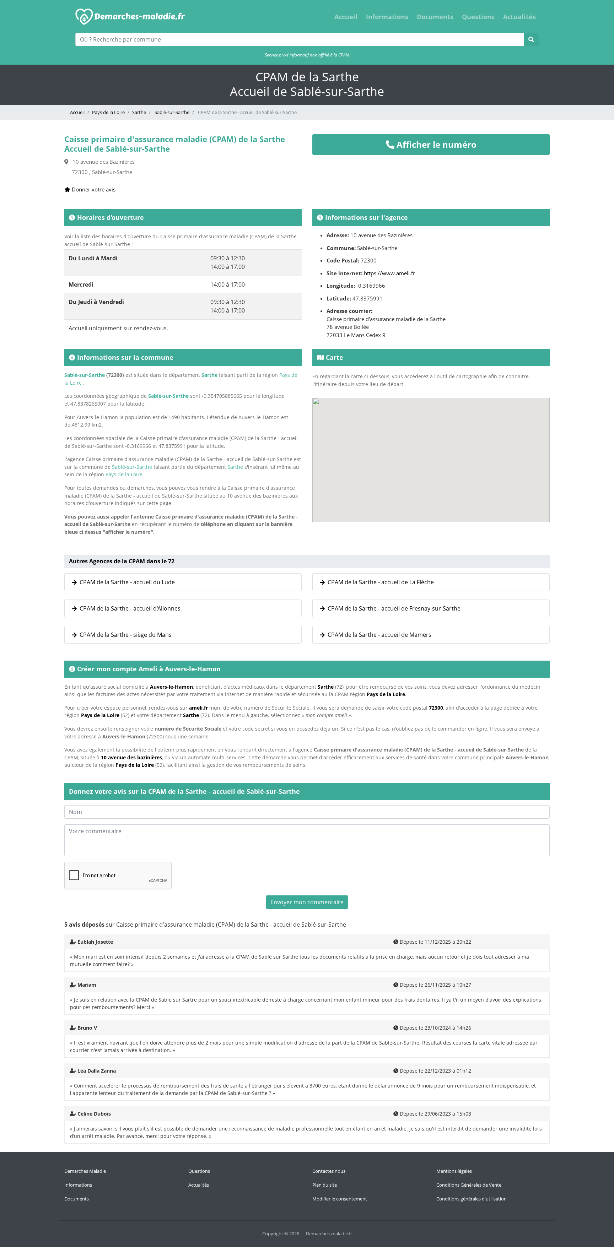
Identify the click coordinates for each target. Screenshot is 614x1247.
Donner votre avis (92, 189)
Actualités (519, 16)
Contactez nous (328, 1171)
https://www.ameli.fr (389, 273)
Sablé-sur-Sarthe (171, 112)
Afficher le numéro (435, 144)
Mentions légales (454, 1171)
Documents (435, 16)
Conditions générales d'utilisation (471, 1199)
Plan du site (324, 1185)
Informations (387, 16)
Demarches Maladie (85, 1171)
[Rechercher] (531, 39)
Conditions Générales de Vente (468, 1185)
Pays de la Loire (108, 112)
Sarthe (139, 112)
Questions (478, 16)
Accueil (345, 16)
